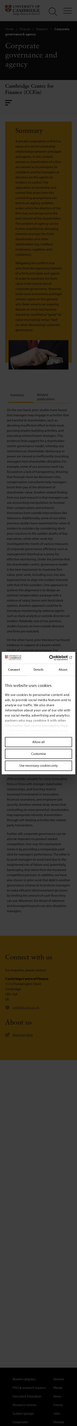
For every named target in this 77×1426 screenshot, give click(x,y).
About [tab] (63, 669)
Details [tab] (38, 669)
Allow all (38, 742)
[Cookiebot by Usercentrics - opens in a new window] (54, 658)
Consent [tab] (14, 669)
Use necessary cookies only (38, 766)
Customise (38, 754)
